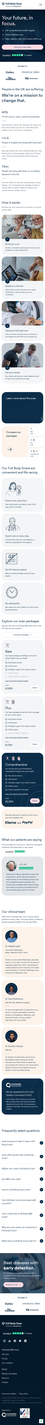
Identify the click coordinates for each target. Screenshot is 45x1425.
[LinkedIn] (25, 1341)
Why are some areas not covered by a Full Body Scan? (19, 1229)
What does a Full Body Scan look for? (19, 1241)
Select (34, 688)
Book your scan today (22, 47)
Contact (5, 1382)
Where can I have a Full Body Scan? (18, 1168)
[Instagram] (4, 1341)
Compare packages (21, 635)
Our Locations (7, 1363)
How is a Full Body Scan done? (16, 1189)
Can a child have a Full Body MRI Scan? (17, 1215)
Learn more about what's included (16, 681)
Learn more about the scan (21, 398)
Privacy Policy (23, 1394)
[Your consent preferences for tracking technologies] (41, 1421)
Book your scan (12, 1285)
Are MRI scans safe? (11, 1179)
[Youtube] (9, 1341)
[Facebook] (14, 1341)
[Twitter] (20, 1341)
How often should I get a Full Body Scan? (18, 1156)
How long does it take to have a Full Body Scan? (18, 1143)
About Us (5, 1378)
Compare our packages (13, 434)
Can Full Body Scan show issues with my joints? (19, 1202)
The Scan (5, 1354)
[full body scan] (12, 4)
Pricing (4, 1359)
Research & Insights (9, 1374)
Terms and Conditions (9, 1394)
